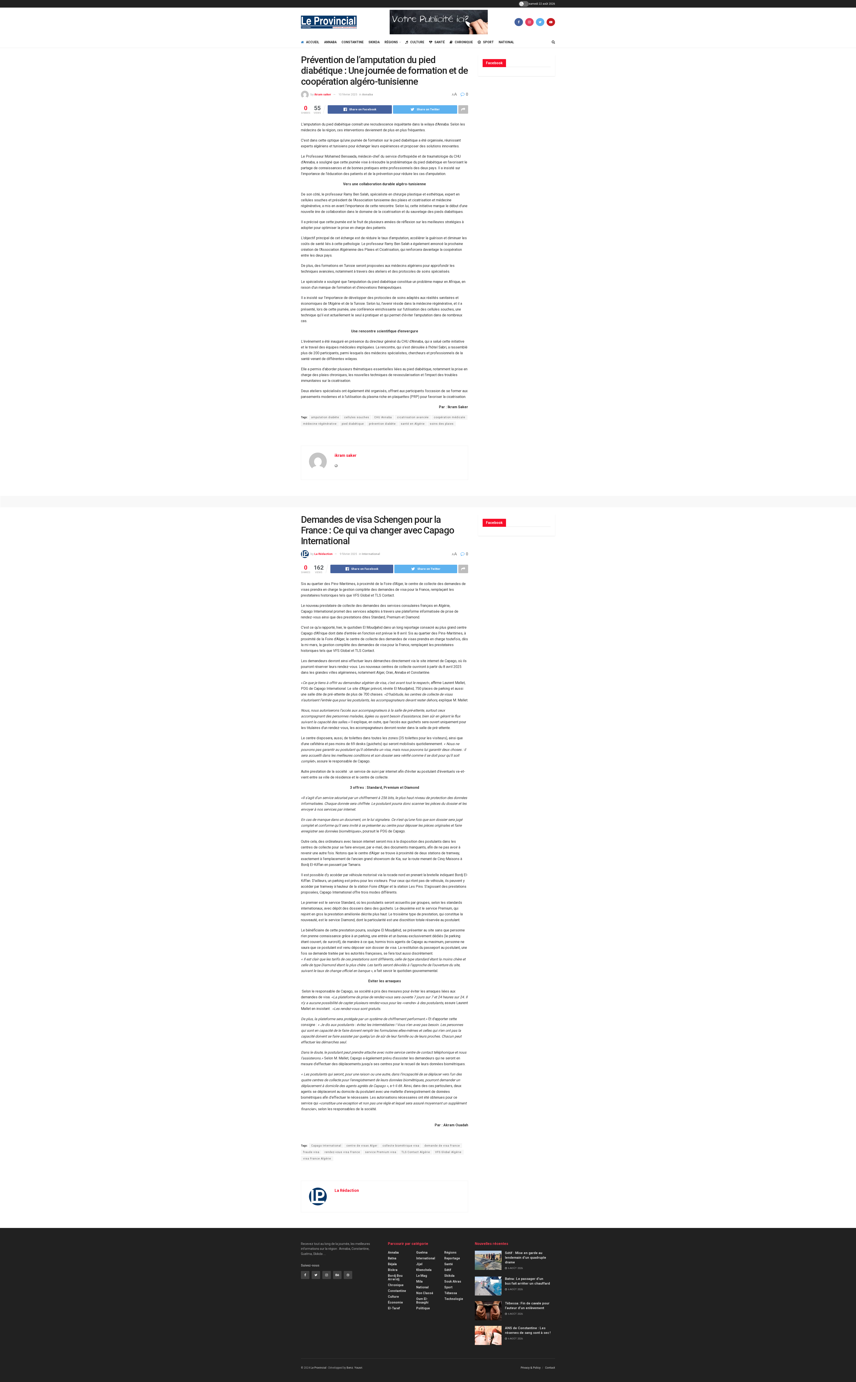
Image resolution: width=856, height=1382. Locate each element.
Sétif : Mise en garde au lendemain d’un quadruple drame (525, 1257)
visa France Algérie (317, 1158)
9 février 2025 (348, 554)
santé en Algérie (413, 423)
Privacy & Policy (531, 1367)
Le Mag (421, 1275)
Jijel (419, 1264)
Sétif (447, 1270)
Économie (395, 1302)
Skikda (374, 42)
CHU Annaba (383, 417)
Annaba (330, 42)
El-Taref (394, 1308)
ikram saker (322, 94)
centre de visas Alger (361, 1145)
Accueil (312, 42)
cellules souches (356, 417)
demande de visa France (442, 1145)
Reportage (452, 1258)
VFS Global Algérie (448, 1152)
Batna (392, 1258)
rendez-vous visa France (342, 1152)
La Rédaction (323, 554)
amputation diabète (325, 417)
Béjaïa (392, 1264)
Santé (439, 42)
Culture (417, 42)
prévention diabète (382, 423)
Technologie (453, 1299)
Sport (488, 42)
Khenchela (424, 1270)
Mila (419, 1281)
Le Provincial (318, 1367)
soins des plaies (442, 423)
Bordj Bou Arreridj (395, 1277)
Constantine (353, 42)
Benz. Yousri (354, 1367)
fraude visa (311, 1152)
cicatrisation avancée (413, 417)
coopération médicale (449, 417)
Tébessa (450, 1293)
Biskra (392, 1270)
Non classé (424, 1293)
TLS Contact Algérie (415, 1152)
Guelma (422, 1252)
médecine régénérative (320, 423)
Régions (391, 42)
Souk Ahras (452, 1281)
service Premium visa (380, 1152)
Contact (550, 1367)
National (506, 42)
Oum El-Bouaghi (422, 1300)
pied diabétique (353, 423)
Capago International (326, 1145)
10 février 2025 (347, 94)
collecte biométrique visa (401, 1145)
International (371, 554)
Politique (423, 1308)
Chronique (464, 42)
